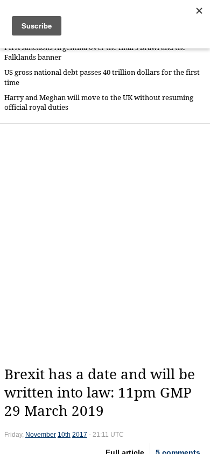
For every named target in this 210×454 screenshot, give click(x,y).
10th (64, 434)
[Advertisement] (105, 245)
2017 (79, 434)
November (40, 434)
